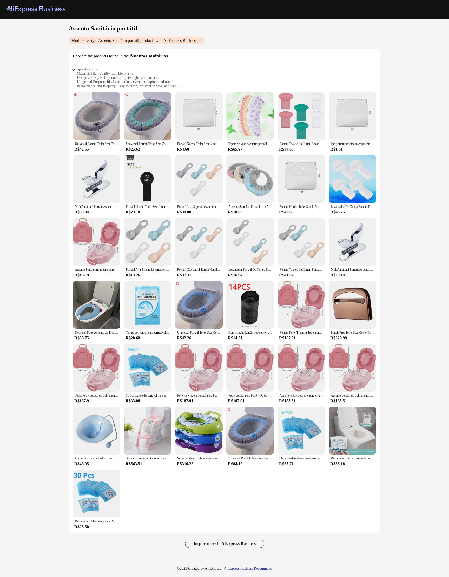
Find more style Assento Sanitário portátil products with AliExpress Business (134, 40)
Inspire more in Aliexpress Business (225, 543)
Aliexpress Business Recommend (248, 568)
